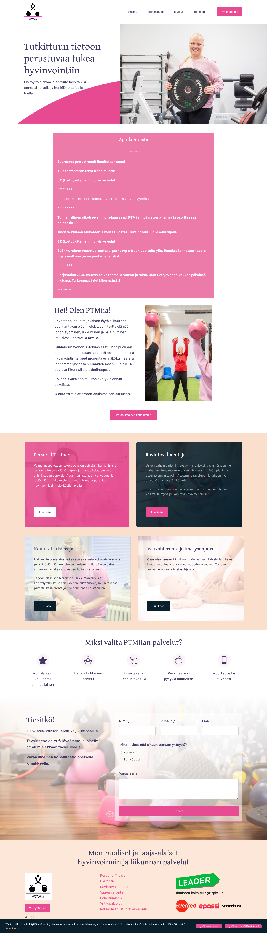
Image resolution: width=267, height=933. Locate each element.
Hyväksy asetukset (208, 926)
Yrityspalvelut (111, 903)
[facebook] (26, 917)
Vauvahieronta (111, 892)
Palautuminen (111, 898)
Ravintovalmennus (115, 887)
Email (206, 721)
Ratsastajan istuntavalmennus (124, 909)
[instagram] (32, 917)
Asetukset (11, 928)
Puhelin (168, 721)
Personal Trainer (113, 875)
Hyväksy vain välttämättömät (243, 926)
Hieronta (107, 881)
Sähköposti (132, 759)
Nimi (124, 721)
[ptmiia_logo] (33, 3)
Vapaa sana (128, 773)
